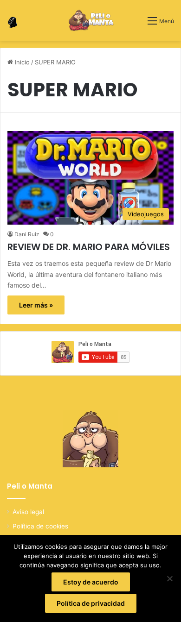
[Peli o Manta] (91, 20)
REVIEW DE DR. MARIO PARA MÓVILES (88, 246)
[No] (169, 578)
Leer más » (36, 305)
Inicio (21, 62)
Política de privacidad (91, 603)
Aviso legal (28, 511)
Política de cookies (40, 526)
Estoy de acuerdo (90, 582)
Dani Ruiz (26, 234)
